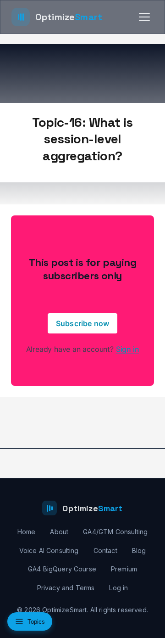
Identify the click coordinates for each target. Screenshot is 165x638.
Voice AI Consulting (49, 550)
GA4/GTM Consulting (115, 532)
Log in (118, 588)
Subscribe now (82, 323)
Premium (124, 569)
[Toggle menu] (144, 17)
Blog (139, 550)
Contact (105, 550)
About (59, 532)
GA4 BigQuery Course (62, 569)
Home (26, 532)
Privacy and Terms (66, 588)
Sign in (127, 349)
